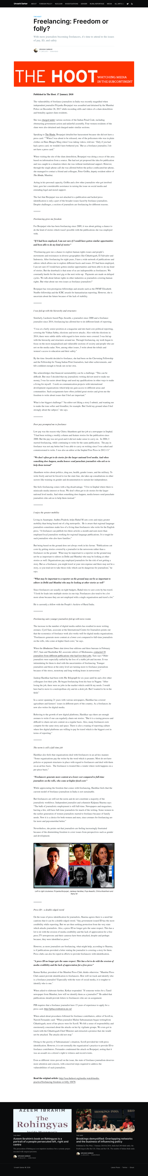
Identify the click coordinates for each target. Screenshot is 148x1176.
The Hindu (50, 134)
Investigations (71, 4)
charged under (48, 119)
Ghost (132, 1167)
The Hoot (38, 17)
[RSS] (132, 3)
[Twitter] (127, 3)
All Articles (120, 4)
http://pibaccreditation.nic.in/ (58, 1008)
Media (109, 4)
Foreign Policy (45, 4)
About (34, 4)
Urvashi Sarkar (20, 3)
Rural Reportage (97, 4)
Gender (84, 4)
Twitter (124, 1167)
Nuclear (58, 4)
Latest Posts (115, 1167)
